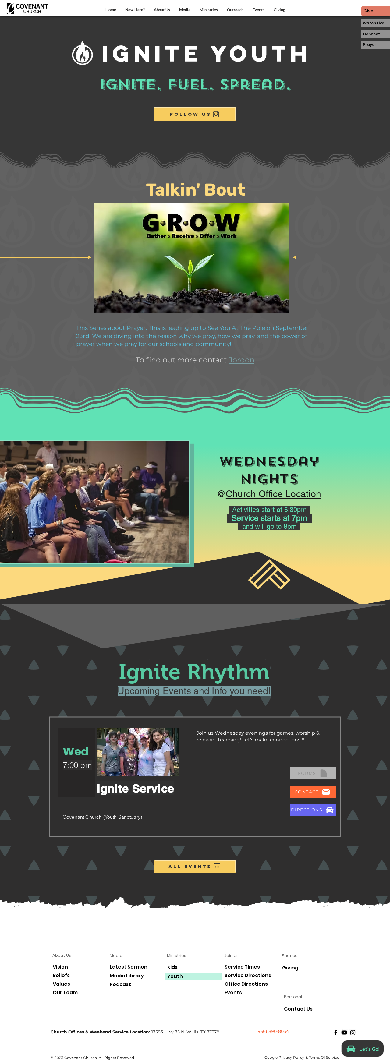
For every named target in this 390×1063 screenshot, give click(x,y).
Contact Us (298, 1008)
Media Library (127, 976)
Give (368, 11)
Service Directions (248, 975)
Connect (371, 34)
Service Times (242, 967)
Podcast (120, 984)
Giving (290, 967)
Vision (60, 967)
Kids (172, 967)
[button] (162, 10)
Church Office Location (273, 494)
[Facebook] (335, 1032)
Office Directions (246, 984)
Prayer (369, 44)
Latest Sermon (128, 967)
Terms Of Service (324, 1057)
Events (233, 992)
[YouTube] (344, 1032)
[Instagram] (352, 1032)
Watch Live (373, 23)
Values (61, 984)
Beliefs (61, 975)
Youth (175, 976)
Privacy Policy (291, 1057)
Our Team (65, 992)
